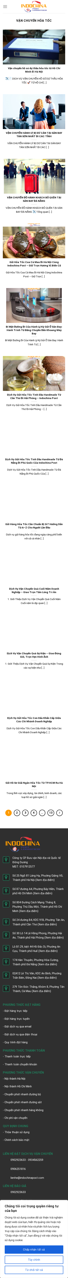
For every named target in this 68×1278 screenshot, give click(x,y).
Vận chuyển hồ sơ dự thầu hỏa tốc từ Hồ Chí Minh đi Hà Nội (34, 70)
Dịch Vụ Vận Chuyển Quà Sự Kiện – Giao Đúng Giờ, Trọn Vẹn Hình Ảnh (34, 655)
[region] (34, 1239)
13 (51, 812)
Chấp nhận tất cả (34, 1249)
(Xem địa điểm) (45, 880)
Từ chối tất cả (34, 1269)
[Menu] (5, 6)
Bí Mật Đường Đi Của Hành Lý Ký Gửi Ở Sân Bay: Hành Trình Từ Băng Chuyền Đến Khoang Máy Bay (34, 330)
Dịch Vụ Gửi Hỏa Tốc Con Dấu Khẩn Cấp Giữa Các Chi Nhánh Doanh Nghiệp (34, 719)
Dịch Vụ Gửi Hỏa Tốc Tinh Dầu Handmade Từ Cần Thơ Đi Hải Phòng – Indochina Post (34, 396)
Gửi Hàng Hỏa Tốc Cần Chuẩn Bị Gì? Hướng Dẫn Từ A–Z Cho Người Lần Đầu (34, 526)
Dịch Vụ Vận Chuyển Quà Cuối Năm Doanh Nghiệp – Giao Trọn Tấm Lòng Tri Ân (34, 590)
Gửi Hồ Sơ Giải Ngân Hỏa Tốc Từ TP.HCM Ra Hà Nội (34, 784)
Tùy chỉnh (34, 1259)
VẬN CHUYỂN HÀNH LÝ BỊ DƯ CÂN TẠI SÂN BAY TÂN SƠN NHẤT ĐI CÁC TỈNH (34, 134)
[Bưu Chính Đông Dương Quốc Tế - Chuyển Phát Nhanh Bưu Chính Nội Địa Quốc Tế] (34, 6)
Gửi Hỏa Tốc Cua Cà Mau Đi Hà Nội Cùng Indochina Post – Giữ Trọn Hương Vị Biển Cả (34, 264)
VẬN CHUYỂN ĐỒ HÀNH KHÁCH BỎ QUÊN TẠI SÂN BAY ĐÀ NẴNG (34, 199)
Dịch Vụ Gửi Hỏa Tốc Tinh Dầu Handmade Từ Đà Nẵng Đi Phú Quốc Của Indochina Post (34, 461)
